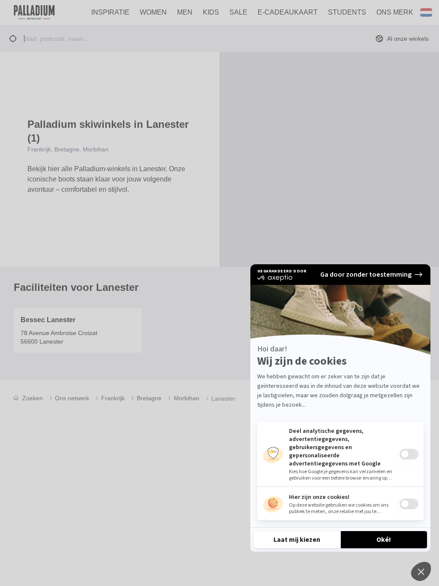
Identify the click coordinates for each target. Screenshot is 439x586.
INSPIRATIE (110, 12)
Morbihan (186, 398)
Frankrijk (113, 398)
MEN (184, 12)
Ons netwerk (72, 398)
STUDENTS (347, 12)
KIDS (211, 12)
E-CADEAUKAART (288, 12)
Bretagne (149, 398)
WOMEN (153, 12)
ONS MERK (394, 12)
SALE (238, 12)
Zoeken (32, 398)
